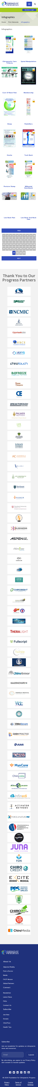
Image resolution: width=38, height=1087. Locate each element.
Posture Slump (9, 186)
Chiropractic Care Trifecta (10, 62)
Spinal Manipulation (28, 61)
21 (4, 244)
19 (31, 240)
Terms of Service (18, 1083)
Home (4, 22)
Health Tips (7, 1027)
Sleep (9, 124)
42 (17, 253)
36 (21, 249)
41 (14, 253)
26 (21, 244)
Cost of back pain (9, 93)
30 (34, 244)
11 (3, 240)
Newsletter (7, 993)
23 (11, 244)
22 (7, 244)
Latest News (7, 997)
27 (24, 244)
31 (4, 249)
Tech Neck (28, 155)
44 (24, 253)
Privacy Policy (6, 1083)
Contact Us (7, 1005)
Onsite (9, 155)
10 (34, 236)
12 (7, 240)
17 (24, 240)
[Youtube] (29, 1072)
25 (17, 244)
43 (21, 253)
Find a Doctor (8, 971)
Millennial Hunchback (28, 187)
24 (14, 244)
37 (24, 249)
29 (31, 244)
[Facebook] (10, 1072)
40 (34, 249)
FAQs (5, 1001)
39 (31, 249)
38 (27, 249)
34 (14, 249)
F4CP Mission (8, 979)
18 (27, 240)
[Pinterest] (21, 1072)
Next (19, 258)
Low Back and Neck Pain (28, 218)
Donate (5, 1019)
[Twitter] (14, 1072)
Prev (19, 231)
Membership (28, 93)
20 (34, 240)
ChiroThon (6, 1023)
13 (10, 240)
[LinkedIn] (17, 1072)
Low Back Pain (9, 218)
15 (17, 240)
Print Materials (13, 22)
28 (27, 244)
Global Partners (8, 983)
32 (7, 249)
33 (10, 249)
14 (14, 240)
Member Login (29, 10)
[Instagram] (25, 1072)
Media (5, 975)
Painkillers (28, 124)
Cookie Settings (30, 1083)
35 (17, 249)
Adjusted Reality (9, 967)
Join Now (6, 1015)
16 (21, 240)
